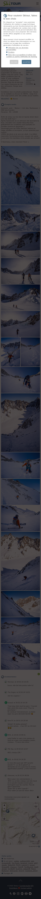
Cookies (11, 52)
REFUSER (14, 62)
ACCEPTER (26, 62)
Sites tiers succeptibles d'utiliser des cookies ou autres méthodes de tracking (21, 56)
